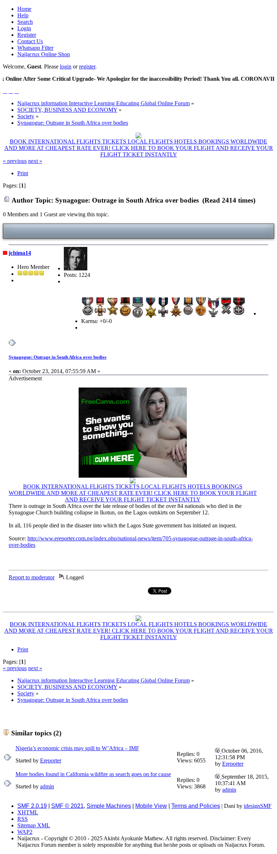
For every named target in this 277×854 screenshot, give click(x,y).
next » (35, 161)
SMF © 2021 (67, 806)
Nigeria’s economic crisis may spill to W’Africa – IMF (77, 748)
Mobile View (151, 806)
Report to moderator (31, 577)
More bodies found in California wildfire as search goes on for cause (93, 774)
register (87, 66)
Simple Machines (109, 806)
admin (47, 786)
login (65, 66)
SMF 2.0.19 (32, 806)
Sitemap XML (33, 825)
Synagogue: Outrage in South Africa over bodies (57, 357)
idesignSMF (258, 806)
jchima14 (20, 253)
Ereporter (50, 760)
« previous (15, 161)
